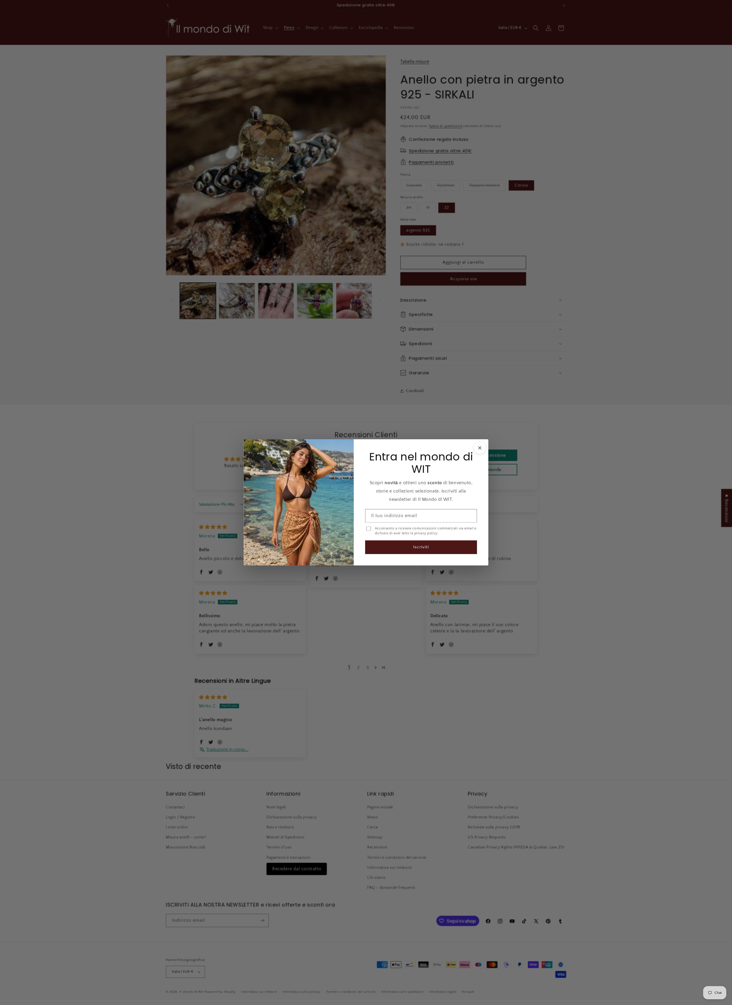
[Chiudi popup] (480, 448)
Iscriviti (421, 547)
